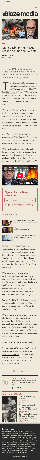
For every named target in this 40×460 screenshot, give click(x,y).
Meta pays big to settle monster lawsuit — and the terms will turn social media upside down (28, 407)
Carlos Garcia (23, 401)
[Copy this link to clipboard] (26, 371)
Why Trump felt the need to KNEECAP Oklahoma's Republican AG (24, 228)
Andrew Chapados (25, 411)
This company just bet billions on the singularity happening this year (24, 236)
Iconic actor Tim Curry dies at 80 (27, 398)
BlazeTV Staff (8, 55)
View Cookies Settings (20, 456)
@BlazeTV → (16, 388)
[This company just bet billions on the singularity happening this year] (7, 237)
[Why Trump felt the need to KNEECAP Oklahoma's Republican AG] (7, 230)
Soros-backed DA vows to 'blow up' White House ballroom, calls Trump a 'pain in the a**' (28, 416)
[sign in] (1, 2)
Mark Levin (10, 92)
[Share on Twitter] (18, 371)
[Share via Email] (22, 371)
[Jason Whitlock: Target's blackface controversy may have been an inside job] (7, 222)
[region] (20, 441)
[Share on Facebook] (14, 371)
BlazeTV (32, 89)
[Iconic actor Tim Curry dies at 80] (9, 399)
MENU (36, 7)
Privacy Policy (23, 204)
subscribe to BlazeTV (10, 354)
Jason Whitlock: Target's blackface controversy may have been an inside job (25, 221)
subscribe (7, 2)
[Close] (38, 426)
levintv (5, 43)
